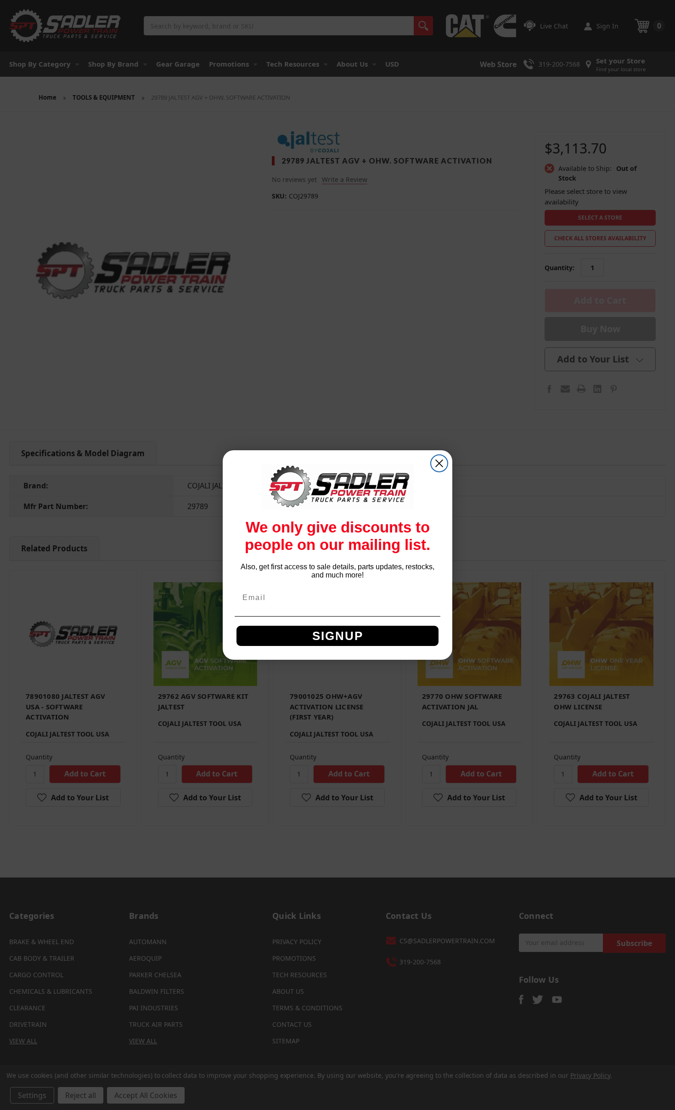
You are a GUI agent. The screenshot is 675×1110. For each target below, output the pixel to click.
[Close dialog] (439, 463)
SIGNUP (337, 636)
